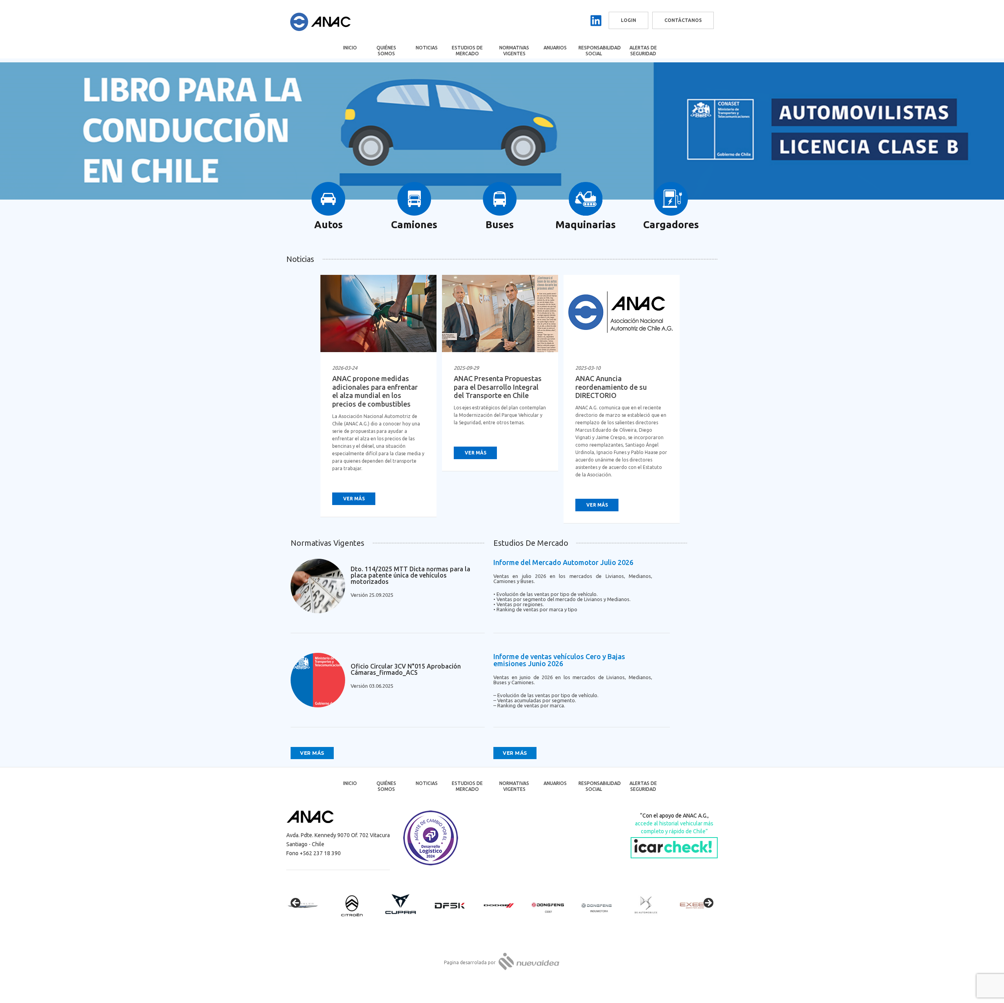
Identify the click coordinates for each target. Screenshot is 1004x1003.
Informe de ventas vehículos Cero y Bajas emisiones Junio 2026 (559, 659)
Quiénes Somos (386, 50)
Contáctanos (683, 20)
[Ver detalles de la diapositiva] (309, 905)
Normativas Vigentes (514, 50)
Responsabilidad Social (599, 50)
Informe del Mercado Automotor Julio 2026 (563, 562)
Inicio (350, 47)
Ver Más (354, 498)
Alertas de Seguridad (643, 50)
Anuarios (555, 47)
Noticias (427, 47)
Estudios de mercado (467, 50)
